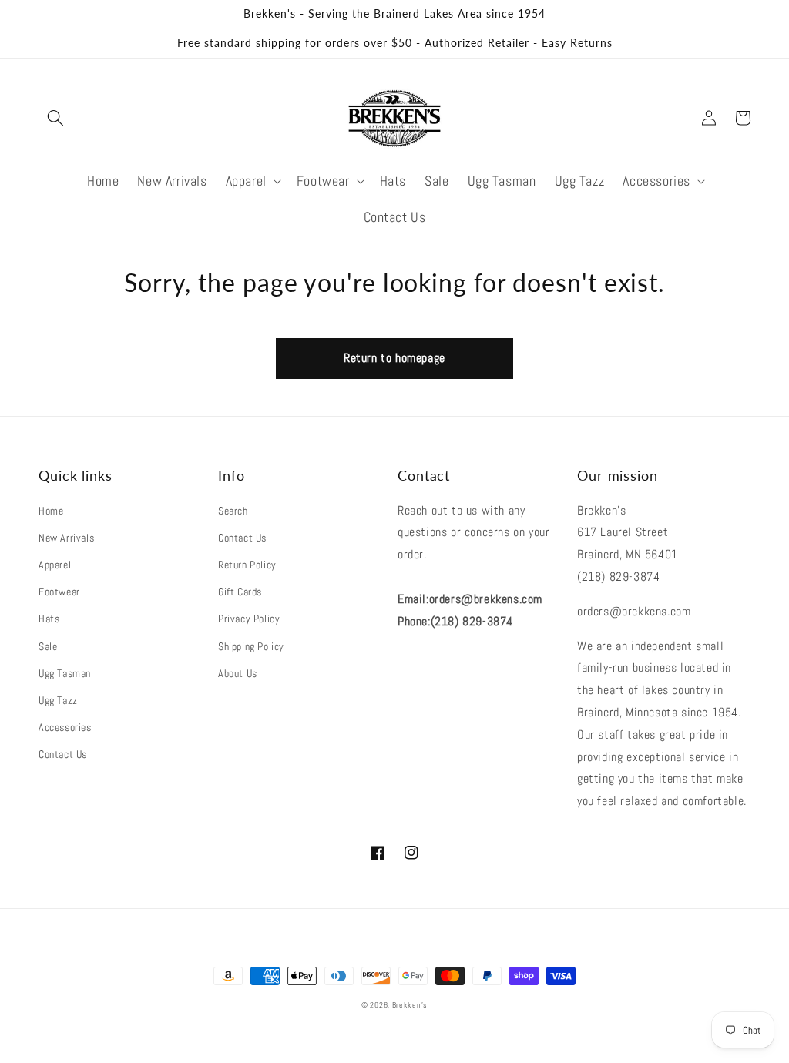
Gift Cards (240, 592)
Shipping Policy (251, 646)
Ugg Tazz (58, 700)
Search (233, 511)
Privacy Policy (249, 618)
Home (51, 511)
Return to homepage (394, 358)
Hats (49, 618)
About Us (237, 673)
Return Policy (247, 565)
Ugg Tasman (65, 673)
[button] (55, 118)
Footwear (59, 592)
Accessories (65, 727)
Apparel (55, 565)
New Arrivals (66, 538)
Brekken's (410, 1005)
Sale (48, 646)
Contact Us (63, 754)
